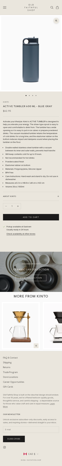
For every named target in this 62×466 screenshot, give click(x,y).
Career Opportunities (13, 382)
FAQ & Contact (10, 357)
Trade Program (10, 372)
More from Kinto (31, 296)
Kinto (6, 102)
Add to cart (31, 217)
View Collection (31, 278)
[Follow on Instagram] (4, 447)
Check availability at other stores (20, 234)
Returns (6, 367)
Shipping (7, 362)
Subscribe (13, 439)
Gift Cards (8, 386)
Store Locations (10, 377)
